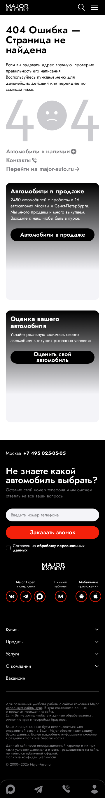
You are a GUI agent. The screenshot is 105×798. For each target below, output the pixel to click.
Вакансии (15, 678)
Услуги (12, 654)
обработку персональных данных (49, 548)
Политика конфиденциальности (31, 757)
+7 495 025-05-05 (44, 453)
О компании (18, 666)
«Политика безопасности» (43, 738)
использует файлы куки (24, 707)
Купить (12, 629)
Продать (14, 641)
